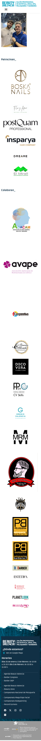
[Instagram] (15, 710)
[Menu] (6, 9)
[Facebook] (5, 710)
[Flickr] (5, 715)
